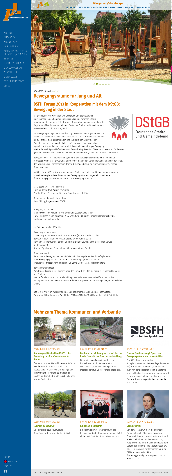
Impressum (157, 472)
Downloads (10, 76)
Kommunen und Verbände (47, 349)
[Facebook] (5, 471)
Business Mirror (14, 63)
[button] (94, 84)
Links (7, 85)
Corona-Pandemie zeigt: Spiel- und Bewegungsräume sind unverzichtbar (145, 355)
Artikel (8, 32)
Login (7, 457)
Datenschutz (144, 472)
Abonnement (11, 41)
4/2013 (56, 91)
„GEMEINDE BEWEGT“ (44, 425)
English (12, 461)
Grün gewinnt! (134, 425)
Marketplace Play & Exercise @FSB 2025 (15, 52)
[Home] (15, 15)
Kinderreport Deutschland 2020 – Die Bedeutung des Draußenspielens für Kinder (52, 356)
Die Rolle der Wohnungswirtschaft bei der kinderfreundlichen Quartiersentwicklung (101, 355)
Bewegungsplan (13, 67)
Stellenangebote (14, 81)
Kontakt (9, 465)
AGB (166, 472)
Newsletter (10, 72)
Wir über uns (12, 46)
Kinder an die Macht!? (91, 425)
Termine (8, 58)
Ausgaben (9, 37)
